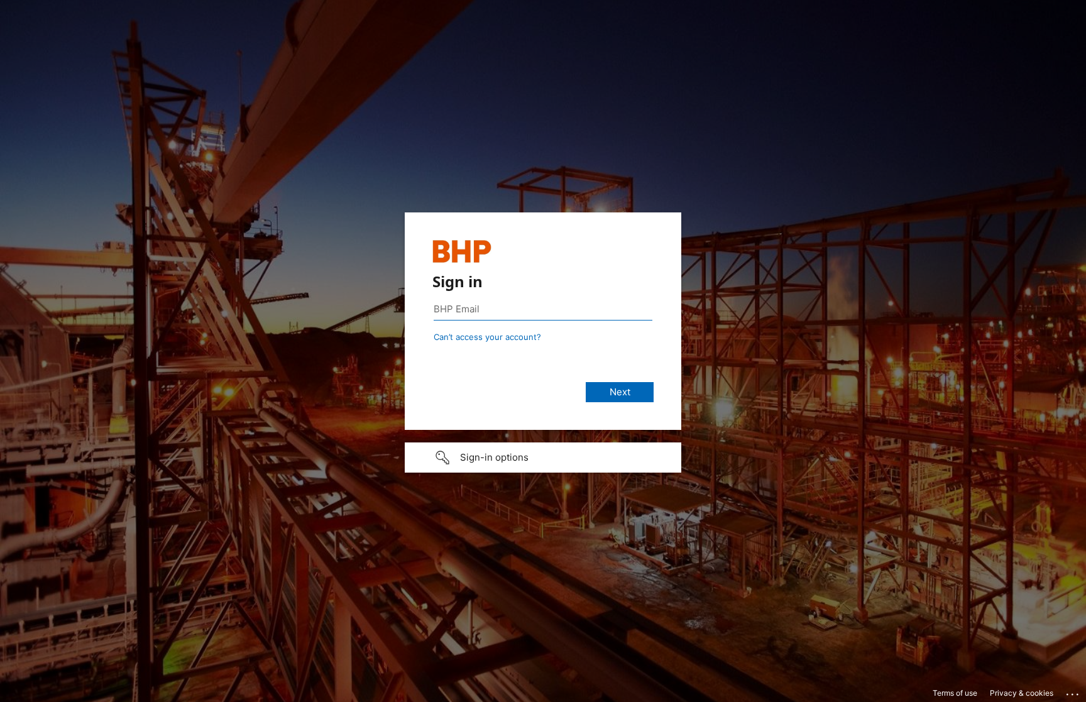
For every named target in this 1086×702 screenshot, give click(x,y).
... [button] (1073, 691)
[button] (543, 457)
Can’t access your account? (487, 337)
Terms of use (955, 693)
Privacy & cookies (1021, 693)
